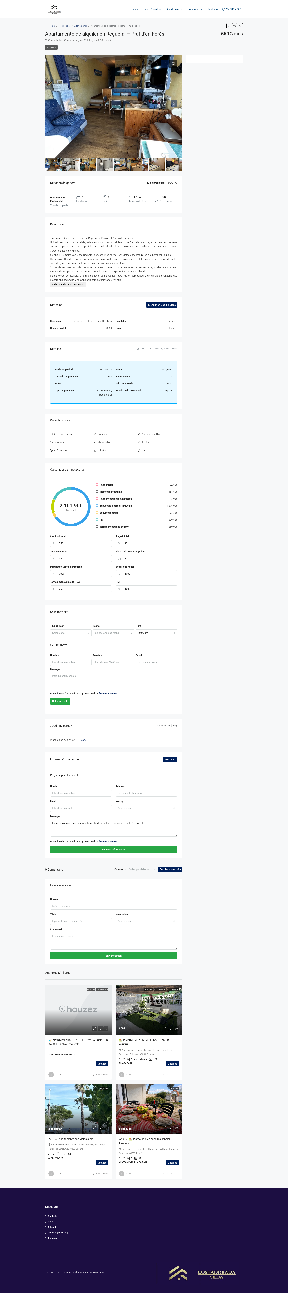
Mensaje (55, 669)
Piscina (145, 442)
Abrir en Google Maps (163, 304)
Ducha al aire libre (151, 434)
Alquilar (51, 47)
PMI (118, 581)
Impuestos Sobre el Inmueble (66, 566)
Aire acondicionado (64, 434)
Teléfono (97, 655)
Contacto (213, 9)
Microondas (104, 442)
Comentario (56, 929)
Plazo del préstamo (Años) (131, 551)
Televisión (103, 450)
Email (139, 655)
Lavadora (59, 442)
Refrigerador (61, 450)
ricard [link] (58, 1074)
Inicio (135, 9)
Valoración (122, 914)
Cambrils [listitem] (52, 1216)
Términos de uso (108, 693)
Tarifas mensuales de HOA (65, 581)
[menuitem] (231, 9)
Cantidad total (58, 536)
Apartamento (80, 26)
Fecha (96, 625)
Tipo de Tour (57, 625)
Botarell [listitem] (52, 1227)
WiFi (144, 450)
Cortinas (102, 434)
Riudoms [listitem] (52, 1238)
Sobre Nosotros (153, 9)
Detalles (102, 1063)
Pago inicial (122, 536)
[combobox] (71, 632)
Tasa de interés (58, 551)
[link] (78, 1010)
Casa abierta (159, 989)
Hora (138, 625)
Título (53, 914)
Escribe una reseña (170, 869)
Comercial (193, 9)
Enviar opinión (114, 955)
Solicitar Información (114, 849)
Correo (54, 899)
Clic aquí (82, 739)
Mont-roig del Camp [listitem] (58, 1232)
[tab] (165, 64)
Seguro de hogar (125, 566)
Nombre (54, 655)
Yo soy (119, 801)
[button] (229, 25)
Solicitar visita (60, 701)
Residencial (172, 9)
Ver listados (170, 759)
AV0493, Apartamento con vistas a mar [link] (71, 1139)
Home (52, 26)
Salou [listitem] (51, 1221)
